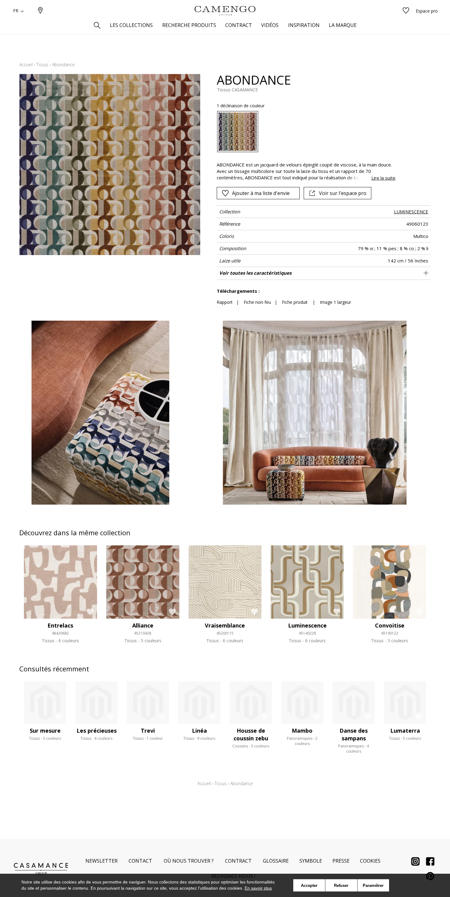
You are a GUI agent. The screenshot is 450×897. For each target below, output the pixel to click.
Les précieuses (97, 730)
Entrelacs (60, 625)
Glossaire (276, 860)
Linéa (199, 730)
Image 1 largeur (335, 302)
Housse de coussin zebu (251, 734)
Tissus (42, 64)
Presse (341, 860)
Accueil (26, 64)
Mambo (302, 730)
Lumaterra (405, 730)
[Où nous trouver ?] (40, 11)
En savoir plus (258, 888)
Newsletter (101, 860)
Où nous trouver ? (189, 860)
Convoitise (389, 625)
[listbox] (302, 132)
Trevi (148, 730)
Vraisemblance (225, 625)
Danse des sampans (353, 734)
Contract (238, 860)
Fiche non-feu (257, 302)
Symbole (310, 860)
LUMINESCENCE (411, 211)
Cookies (370, 860)
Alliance (142, 625)
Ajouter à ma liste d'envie (261, 193)
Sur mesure (45, 730)
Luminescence (307, 625)
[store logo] (225, 11)
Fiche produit (295, 302)
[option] (238, 132)
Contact (140, 860)
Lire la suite (383, 178)
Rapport (225, 302)
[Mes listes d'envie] (406, 11)
